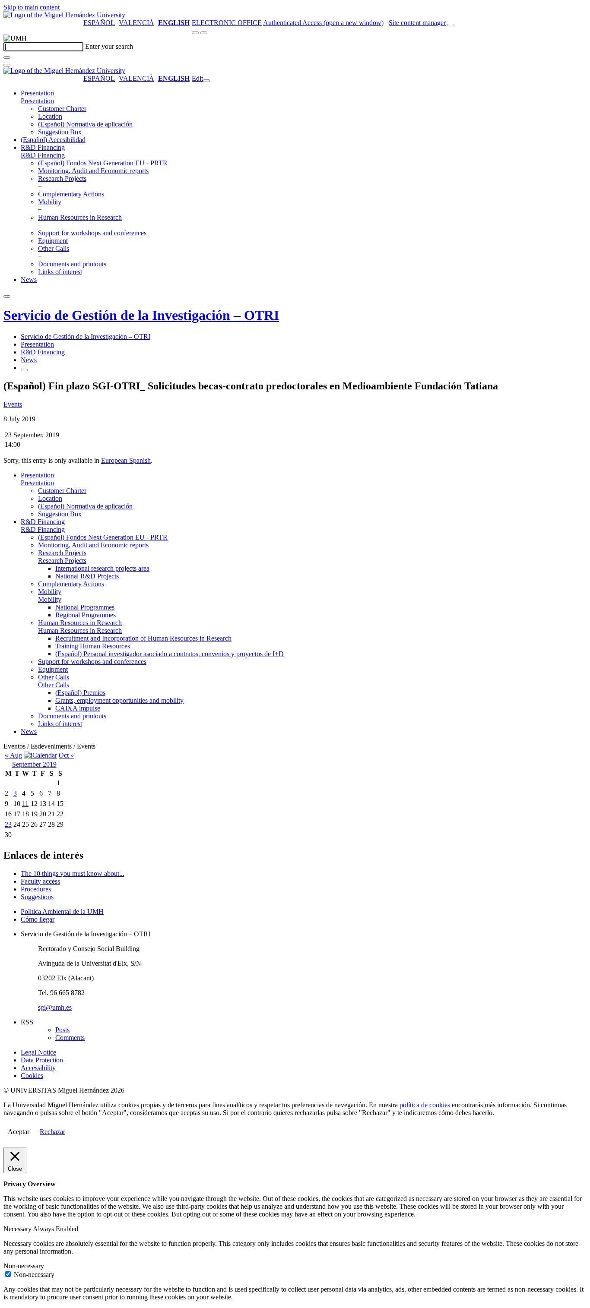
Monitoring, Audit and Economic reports (93, 170)
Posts (62, 1029)
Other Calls (53, 248)
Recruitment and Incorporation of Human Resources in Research (143, 638)
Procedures (36, 889)
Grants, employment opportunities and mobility (119, 700)
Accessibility (38, 1067)
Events (12, 404)
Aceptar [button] (18, 1131)
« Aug (13, 755)
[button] (37, 100)
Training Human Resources (92, 646)
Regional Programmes (85, 615)
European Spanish (126, 460)
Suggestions (37, 896)
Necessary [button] (18, 1228)
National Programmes (84, 607)
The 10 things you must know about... (72, 873)
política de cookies (425, 1105)
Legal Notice (38, 1052)
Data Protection (42, 1060)
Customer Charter (62, 108)
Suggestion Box (60, 132)
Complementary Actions (71, 194)
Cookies (32, 1075)
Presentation (37, 93)
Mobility (49, 201)
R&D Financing (43, 147)
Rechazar (52, 1131)
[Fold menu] (206, 80)
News (29, 279)
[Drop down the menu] (203, 33)
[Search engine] (450, 25)
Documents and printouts (72, 264)
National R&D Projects (87, 576)
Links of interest (60, 271)
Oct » (66, 755)
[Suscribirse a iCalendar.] (40, 755)
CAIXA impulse (77, 708)
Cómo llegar (37, 919)
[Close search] (6, 65)
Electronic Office (227, 22)
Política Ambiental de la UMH (62, 911)
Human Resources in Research (80, 217)
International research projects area (102, 568)
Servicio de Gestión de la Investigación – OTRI (141, 315)
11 (25, 803)
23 (8, 824)
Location (50, 116)
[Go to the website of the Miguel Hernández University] (64, 15)
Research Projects (62, 178)
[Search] (6, 57)
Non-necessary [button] (23, 1266)
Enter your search (109, 46)
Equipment (53, 240)
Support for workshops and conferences (92, 233)
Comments (70, 1037)
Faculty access (40, 881)
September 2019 (34, 764)
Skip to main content (31, 7)
